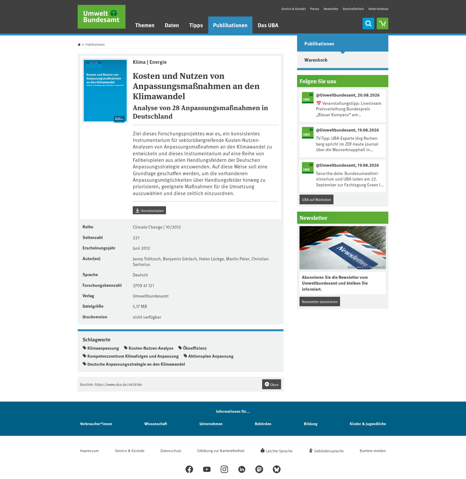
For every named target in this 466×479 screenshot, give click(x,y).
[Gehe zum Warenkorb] (382, 23)
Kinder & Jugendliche (368, 423)
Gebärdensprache (329, 450)
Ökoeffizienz (195, 348)
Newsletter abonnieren (320, 301)
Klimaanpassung (103, 348)
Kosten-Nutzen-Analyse (151, 348)
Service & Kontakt (293, 9)
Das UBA (268, 25)
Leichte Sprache (279, 450)
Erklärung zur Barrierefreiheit (220, 450)
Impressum (89, 450)
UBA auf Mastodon (316, 199)
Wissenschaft (155, 423)
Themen (145, 25)
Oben (274, 384)
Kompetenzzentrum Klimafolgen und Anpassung (133, 356)
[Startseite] (101, 17)
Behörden (263, 423)
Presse (314, 9)
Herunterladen (152, 210)
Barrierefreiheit (353, 9)
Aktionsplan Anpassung (210, 356)
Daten (172, 25)
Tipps (196, 25)
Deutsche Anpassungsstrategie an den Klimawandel (136, 364)
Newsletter (331, 9)
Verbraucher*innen (96, 423)
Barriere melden (373, 450)
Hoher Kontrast (378, 9)
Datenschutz (170, 450)
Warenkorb (315, 59)
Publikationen (230, 25)
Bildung (310, 423)
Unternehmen (211, 423)
